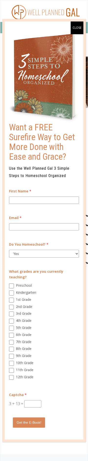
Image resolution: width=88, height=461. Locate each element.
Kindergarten (26, 292)
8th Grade (24, 348)
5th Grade (24, 327)
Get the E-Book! (29, 422)
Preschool (24, 285)
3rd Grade (24, 313)
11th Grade (24, 369)
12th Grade (24, 377)
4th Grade (24, 320)
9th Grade (24, 355)
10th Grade (24, 362)
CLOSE (77, 28)
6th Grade (24, 334)
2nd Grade (24, 306)
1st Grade (23, 299)
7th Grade (24, 341)
